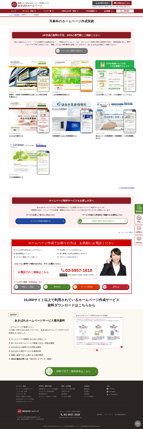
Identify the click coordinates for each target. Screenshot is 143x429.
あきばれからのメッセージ (24, 401)
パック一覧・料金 (21, 391)
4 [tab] (103, 350)
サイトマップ (109, 414)
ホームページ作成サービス (24, 389)
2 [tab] (97, 350)
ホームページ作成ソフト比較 (48, 396)
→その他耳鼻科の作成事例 (126, 188)
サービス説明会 (89, 396)
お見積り (87, 391)
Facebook (112, 391)
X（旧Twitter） (113, 394)
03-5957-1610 (102, 3)
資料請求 (87, 389)
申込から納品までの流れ (23, 396)
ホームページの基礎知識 (46, 391)
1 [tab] (94, 350)
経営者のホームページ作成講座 (48, 389)
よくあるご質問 (66, 396)
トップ (13, 11)
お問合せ (87, 394)
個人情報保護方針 (120, 414)
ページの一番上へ (127, 232)
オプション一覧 (21, 394)
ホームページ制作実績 (68, 389)
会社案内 (64, 394)
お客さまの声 (65, 391)
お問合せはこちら (123, 3)
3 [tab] (100, 350)
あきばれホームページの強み (25, 399)
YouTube (112, 389)
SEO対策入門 (43, 394)
